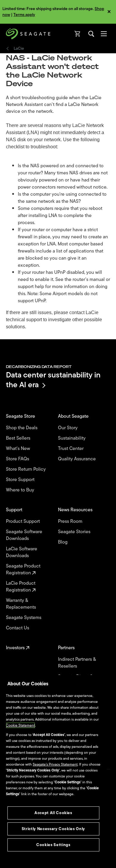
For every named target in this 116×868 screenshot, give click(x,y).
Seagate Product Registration (23, 569)
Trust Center (71, 448)
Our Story (68, 428)
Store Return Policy (26, 469)
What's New (18, 448)
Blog (63, 542)
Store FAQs (18, 459)
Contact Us (18, 628)
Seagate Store (21, 416)
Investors (16, 647)
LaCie (19, 48)
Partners (67, 647)
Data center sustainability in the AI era (53, 379)
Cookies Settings (53, 845)
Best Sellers (19, 438)
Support (14, 510)
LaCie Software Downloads (21, 552)
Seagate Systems (24, 617)
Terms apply (24, 14)
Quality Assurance (77, 459)
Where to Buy (20, 490)
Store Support (21, 479)
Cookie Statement (20, 725)
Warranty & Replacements (21, 604)
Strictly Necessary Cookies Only (53, 829)
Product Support (23, 521)
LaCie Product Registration (20, 587)
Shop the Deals (23, 428)
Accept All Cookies (53, 813)
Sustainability (72, 438)
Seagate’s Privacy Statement (55, 764)
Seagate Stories (75, 531)
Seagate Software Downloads (24, 535)
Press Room (71, 521)
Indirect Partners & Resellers (77, 663)
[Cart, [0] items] (77, 33)
